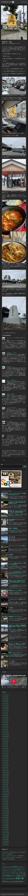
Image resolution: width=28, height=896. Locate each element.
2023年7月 (4, 722)
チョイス (15, 451)
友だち (22, 873)
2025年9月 (4, 707)
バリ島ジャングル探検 (18, 872)
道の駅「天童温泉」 (11, 394)
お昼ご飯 (4, 451)
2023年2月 (4, 727)
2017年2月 (4, 827)
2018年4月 (4, 803)
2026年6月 (4, 698)
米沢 (6, 455)
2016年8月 (4, 837)
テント (7, 872)
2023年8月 (4, 720)
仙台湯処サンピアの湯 (11, 352)
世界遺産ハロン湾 (5, 859)
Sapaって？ (4, 853)
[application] (14, 681)
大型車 (11, 875)
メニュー (25, 2)
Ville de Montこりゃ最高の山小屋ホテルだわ (11, 852)
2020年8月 (4, 756)
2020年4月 (4, 762)
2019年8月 (4, 775)
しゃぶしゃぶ (10, 451)
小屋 (16, 875)
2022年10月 (4, 734)
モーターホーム (13, 453)
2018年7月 (4, 798)
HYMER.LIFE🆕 (7, 2)
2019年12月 (4, 769)
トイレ (10, 872)
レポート (6, 454)
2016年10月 (4, 834)
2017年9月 (4, 815)
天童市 (14, 454)
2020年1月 (4, 767)
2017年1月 (4, 829)
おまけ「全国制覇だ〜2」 (12, 380)
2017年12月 (4, 810)
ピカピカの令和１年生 (11, 407)
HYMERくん (23, 450)
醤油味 (8, 455)
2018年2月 (4, 806)
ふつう (8, 453)
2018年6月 (4, 799)
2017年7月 (4, 818)
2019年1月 (4, 787)
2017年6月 (4, 820)
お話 (7, 451)
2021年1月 (4, 748)
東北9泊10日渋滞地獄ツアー (12, 450)
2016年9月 (4, 836)
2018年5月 (4, 801)
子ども (13, 876)
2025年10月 (4, 705)
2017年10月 (4, 813)
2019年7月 (4, 777)
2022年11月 (4, 732)
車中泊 (6, 881)
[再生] (2, 687)
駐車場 (16, 881)
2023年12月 (4, 717)
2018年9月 (4, 794)
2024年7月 (4, 712)
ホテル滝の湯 (10, 421)
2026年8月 (4, 695)
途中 (9, 881)
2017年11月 (4, 811)
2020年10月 (4, 753)
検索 (2, 464)
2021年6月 (4, 739)
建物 (18, 876)
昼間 (6, 878)
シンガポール (18, 870)
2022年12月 (4, 731)
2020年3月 (4, 763)
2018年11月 (4, 791)
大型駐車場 (10, 454)
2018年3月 (4, 805)
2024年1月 (4, 715)
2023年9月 (4, 719)
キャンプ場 (13, 870)
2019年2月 (4, 786)
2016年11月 (4, 832)
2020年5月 (4, 760)
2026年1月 (4, 701)
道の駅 (11, 881)
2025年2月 (4, 710)
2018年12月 (4, 789)
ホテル (3, 873)
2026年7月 (4, 696)
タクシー (4, 872)
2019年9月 (4, 774)
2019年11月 (4, 770)
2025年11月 (4, 703)
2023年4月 (4, 724)
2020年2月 (4, 765)
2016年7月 (4, 839)
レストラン (13, 873)
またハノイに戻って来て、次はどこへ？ (10, 855)
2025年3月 (4, 708)
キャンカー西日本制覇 (16, 869)
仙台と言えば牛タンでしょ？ (13, 435)
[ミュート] (23, 687)
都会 (14, 881)
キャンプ (8, 870)
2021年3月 (4, 744)
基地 (7, 876)
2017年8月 (4, 817)
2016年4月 (4, 844)
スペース (23, 870)
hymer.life (9, 867)
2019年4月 (4, 782)
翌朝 (15, 878)
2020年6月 (4, 758)
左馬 (23, 454)
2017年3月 (4, 825)
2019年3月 (4, 784)
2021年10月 (4, 738)
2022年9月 (4, 736)
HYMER (4, 867)
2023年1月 (4, 729)
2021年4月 (4, 743)
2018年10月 (4, 793)
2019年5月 (4, 781)
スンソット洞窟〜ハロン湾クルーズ (9, 857)
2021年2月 (4, 746)
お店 (22, 867)
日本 (4, 878)
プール (23, 872)
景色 (8, 878)
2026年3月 (4, 700)
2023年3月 (4, 725)
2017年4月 (4, 824)
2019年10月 (4, 772)
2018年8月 (4, 796)
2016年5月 (4, 842)
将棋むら (20, 454)
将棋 (17, 454)
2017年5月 (4, 822)
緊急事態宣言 (11, 878)
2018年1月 (4, 808)
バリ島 (13, 872)
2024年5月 (4, 713)
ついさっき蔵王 (21, 451)
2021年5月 (4, 741)
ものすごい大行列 (20, 453)
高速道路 (21, 881)
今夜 (17, 873)
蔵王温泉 (9, 366)
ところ (4, 869)
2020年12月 (4, 750)
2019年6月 (4, 779)
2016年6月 (4, 841)
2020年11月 (4, 751)
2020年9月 (4, 755)
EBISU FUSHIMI (16, 43)
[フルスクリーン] (25, 687)
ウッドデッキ (9, 869)
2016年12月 (4, 830)
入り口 (19, 873)
